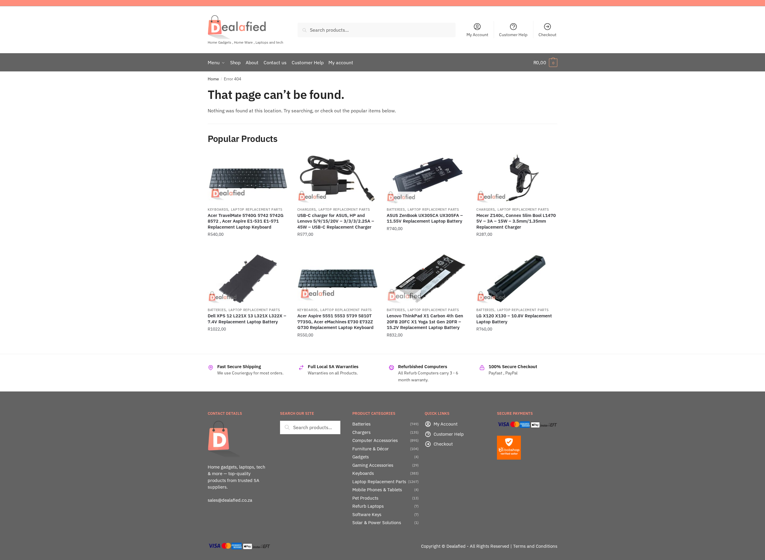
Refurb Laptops (368, 506)
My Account (477, 34)
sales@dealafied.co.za (230, 500)
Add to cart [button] (248, 246)
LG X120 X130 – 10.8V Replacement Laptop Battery (514, 319)
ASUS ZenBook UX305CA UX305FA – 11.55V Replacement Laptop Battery (425, 218)
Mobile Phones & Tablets (377, 489)
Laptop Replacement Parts (256, 209)
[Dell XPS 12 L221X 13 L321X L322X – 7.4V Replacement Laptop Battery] (248, 278)
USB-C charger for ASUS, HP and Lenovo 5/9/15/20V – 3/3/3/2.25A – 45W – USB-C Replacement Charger (335, 221)
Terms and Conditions (535, 546)
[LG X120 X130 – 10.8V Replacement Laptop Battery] (516, 278)
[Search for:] (310, 427)
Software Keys (366, 514)
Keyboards (218, 209)
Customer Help (513, 34)
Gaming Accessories (372, 465)
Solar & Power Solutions (376, 522)
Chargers (306, 209)
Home (213, 79)
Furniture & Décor (370, 449)
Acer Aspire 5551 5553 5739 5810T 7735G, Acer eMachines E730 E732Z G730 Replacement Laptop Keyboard (335, 321)
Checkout (547, 34)
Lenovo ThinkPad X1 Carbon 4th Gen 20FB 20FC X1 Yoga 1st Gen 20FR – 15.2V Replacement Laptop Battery (425, 321)
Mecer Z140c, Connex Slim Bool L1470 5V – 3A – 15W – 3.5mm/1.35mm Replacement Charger (516, 221)
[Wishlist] (279, 161)
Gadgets (360, 457)
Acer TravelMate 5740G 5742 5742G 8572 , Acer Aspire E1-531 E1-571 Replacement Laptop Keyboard (246, 221)
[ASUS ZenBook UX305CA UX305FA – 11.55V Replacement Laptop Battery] (427, 178)
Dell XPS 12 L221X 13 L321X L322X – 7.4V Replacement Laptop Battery (247, 319)
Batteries (396, 209)
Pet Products (365, 498)
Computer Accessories (375, 440)
